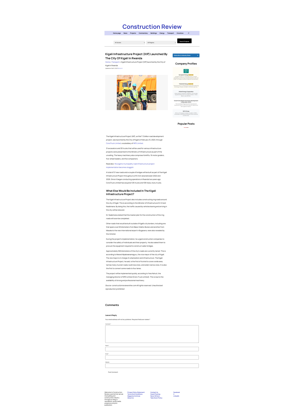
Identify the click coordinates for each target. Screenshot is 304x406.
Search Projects (184, 41)
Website (107, 362)
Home (107, 62)
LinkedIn (176, 396)
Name (107, 345)
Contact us (154, 392)
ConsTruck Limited (113, 143)
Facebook (176, 392)
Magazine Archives (133, 396)
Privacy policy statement (136, 392)
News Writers (155, 396)
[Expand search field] (188, 33)
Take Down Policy (156, 398)
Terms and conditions (134, 394)
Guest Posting (155, 394)
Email (107, 354)
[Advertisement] (152, 11)
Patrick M (120, 68)
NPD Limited (138, 143)
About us (130, 398)
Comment (108, 324)
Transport (115, 62)
